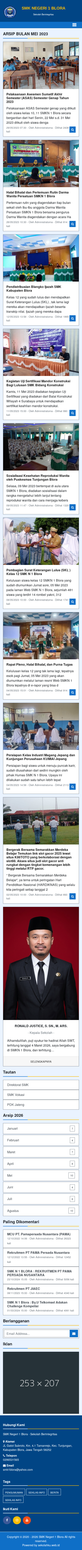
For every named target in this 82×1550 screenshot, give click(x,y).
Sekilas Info (13, 1500)
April (40, 1163)
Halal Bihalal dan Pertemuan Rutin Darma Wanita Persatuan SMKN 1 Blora (37, 194)
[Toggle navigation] (74, 25)
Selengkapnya (41, 1061)
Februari (40, 1140)
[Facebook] (8, 1520)
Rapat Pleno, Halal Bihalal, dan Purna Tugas (39, 664)
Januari (40, 1128)
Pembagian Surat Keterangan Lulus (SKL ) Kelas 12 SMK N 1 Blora (38, 572)
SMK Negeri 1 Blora (51, 1537)
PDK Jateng (15, 1104)
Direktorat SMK (18, 1084)
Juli (40, 1198)
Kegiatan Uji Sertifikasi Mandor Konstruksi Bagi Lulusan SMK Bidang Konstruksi (38, 383)
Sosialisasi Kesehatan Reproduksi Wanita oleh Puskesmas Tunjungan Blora (37, 477)
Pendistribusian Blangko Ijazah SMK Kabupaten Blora (33, 288)
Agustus (40, 1210)
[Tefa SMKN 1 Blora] (41, 1383)
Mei (40, 1175)
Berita (54, 1492)
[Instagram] (18, 1520)
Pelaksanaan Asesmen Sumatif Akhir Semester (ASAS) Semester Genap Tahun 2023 (37, 98)
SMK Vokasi (15, 1094)
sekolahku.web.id (49, 1545)
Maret (40, 1152)
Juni (40, 1187)
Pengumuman (14, 1492)
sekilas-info (36, 1492)
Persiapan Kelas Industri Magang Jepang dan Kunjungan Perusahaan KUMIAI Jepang (40, 757)
